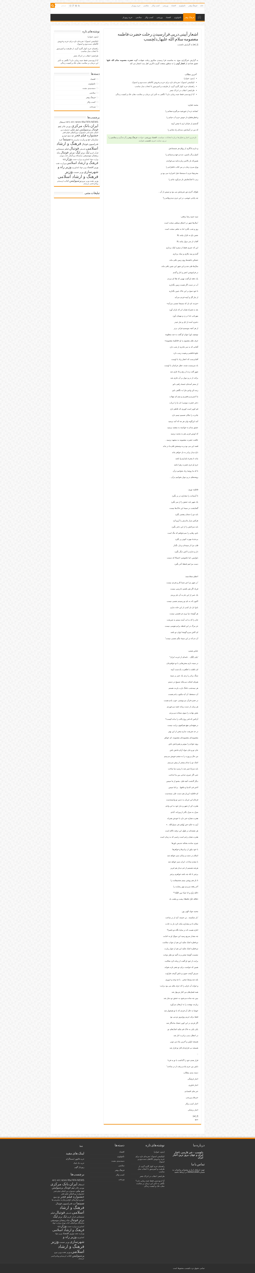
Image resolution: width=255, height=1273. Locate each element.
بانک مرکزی (80, 126)
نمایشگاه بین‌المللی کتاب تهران (71, 156)
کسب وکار (156, 6)
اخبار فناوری (193, 1085)
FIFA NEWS (92, 122)
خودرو (64, 136)
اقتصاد (173, 6)
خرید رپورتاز (135, 6)
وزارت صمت (77, 159)
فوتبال (74, 148)
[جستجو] (52, 5)
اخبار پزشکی (193, 1110)
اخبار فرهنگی (193, 1079)
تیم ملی (74, 129)
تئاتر (63, 126)
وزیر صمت (78, 172)
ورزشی (165, 6)
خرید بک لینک (78, 1163)
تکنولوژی (182, 6)
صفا (81, 1146)
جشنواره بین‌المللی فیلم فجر (74, 132)
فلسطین (82, 149)
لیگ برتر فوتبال (70, 152)
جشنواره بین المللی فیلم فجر (64, 1191)
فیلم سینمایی (62, 149)
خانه (201, 6)
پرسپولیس (75, 180)
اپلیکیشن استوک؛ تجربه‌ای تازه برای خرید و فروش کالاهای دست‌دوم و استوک (163, 82)
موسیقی (87, 155)
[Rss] (79, 6)
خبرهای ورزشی (192, 1097)
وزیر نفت (94, 181)
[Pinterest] (76, 6)
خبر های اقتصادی (191, 1091)
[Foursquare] (73, 6)
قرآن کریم (94, 153)
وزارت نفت (61, 163)
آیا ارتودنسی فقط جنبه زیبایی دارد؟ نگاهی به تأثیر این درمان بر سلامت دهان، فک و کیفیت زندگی (155, 94)
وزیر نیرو (85, 181)
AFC (68, 122)
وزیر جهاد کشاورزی (79, 167)
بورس (68, 126)
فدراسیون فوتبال (90, 144)
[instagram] (70, 6)
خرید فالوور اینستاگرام (75, 1159)
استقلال (62, 122)
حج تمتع (71, 136)
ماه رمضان (64, 1220)
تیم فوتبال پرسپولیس (63, 1187)
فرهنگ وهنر (192, 6)
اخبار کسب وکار (191, 1104)
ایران (94, 126)
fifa (83, 122)
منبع (196, 1119)
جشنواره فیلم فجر (86, 135)
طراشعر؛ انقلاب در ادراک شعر (182, 90)
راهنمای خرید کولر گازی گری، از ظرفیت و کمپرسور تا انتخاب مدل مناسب (164, 86)
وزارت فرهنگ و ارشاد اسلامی (80, 161)
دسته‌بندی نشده (89, 88)
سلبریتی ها (75, 140)
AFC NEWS (76, 122)
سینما (67, 139)
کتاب (66, 181)
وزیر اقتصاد (92, 167)
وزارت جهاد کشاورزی (90, 159)
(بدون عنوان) (189, 78)
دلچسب (180, 44)
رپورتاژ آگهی (79, 1167)
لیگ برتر (85, 152)
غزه (60, 140)
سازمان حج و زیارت (89, 139)
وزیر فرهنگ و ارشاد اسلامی (78, 174)
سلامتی (146, 6)
